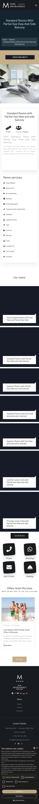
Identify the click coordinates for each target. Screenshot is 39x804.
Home (4, 40)
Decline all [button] (19, 796)
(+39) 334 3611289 (19, 736)
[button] (19, 800)
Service (19, 707)
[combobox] (34, 748)
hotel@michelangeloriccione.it (19, 740)
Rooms (11, 40)
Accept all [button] (19, 791)
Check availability (20, 57)
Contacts (19, 711)
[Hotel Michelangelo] (14, 5)
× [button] (37, 748)
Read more (7, 645)
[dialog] (19, 775)
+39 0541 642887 (19, 732)
